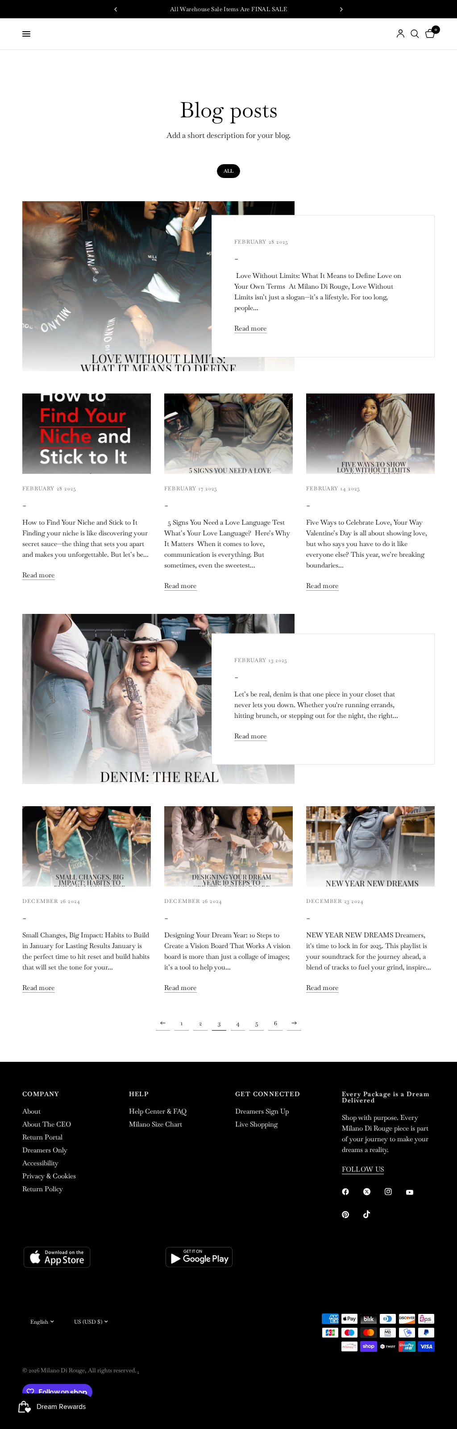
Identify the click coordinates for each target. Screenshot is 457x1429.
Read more (250, 328)
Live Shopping (256, 1124)
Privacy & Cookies (49, 1176)
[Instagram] (394, 1191)
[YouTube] (416, 1192)
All (228, 171)
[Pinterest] (351, 1215)
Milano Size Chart (155, 1124)
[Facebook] (351, 1191)
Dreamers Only (44, 1150)
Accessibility (40, 1163)
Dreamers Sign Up (262, 1111)
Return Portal (42, 1137)
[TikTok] (373, 1214)
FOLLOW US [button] (363, 1169)
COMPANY (40, 1094)
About (31, 1111)
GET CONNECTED (267, 1094)
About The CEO (46, 1124)
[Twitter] (373, 1191)
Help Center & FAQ (158, 1111)
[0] (428, 34)
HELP (139, 1094)
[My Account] (400, 34)
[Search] (414, 34)
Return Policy (42, 1189)
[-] (158, 286)
